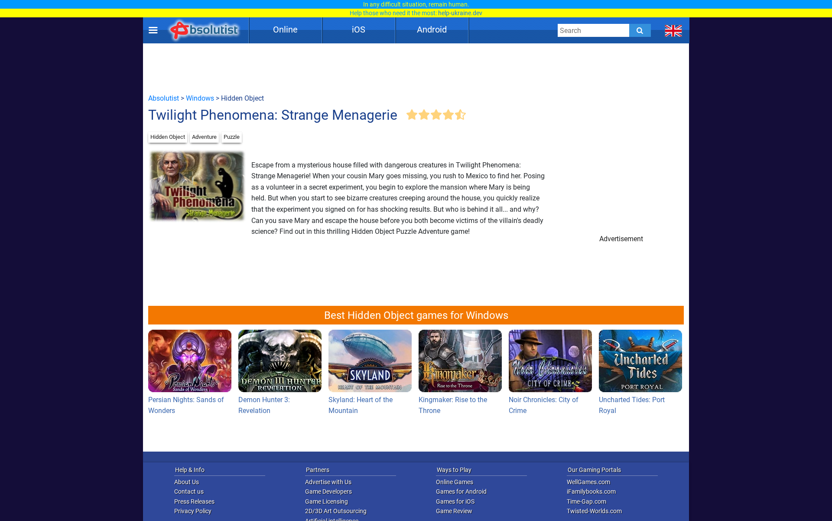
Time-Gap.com (586, 501)
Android (432, 29)
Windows (200, 98)
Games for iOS (455, 501)
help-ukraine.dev (460, 13)
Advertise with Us (328, 481)
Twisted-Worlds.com (594, 511)
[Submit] (640, 30)
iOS (358, 29)
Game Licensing (326, 501)
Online (285, 29)
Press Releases (194, 501)
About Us (186, 481)
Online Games (454, 481)
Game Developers (328, 491)
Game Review (454, 511)
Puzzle (232, 137)
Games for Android (461, 491)
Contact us (189, 491)
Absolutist (163, 98)
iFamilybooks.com (591, 491)
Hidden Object (167, 137)
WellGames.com (588, 481)
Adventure (204, 137)
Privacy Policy (192, 511)
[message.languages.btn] (673, 30)
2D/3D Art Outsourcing (336, 511)
